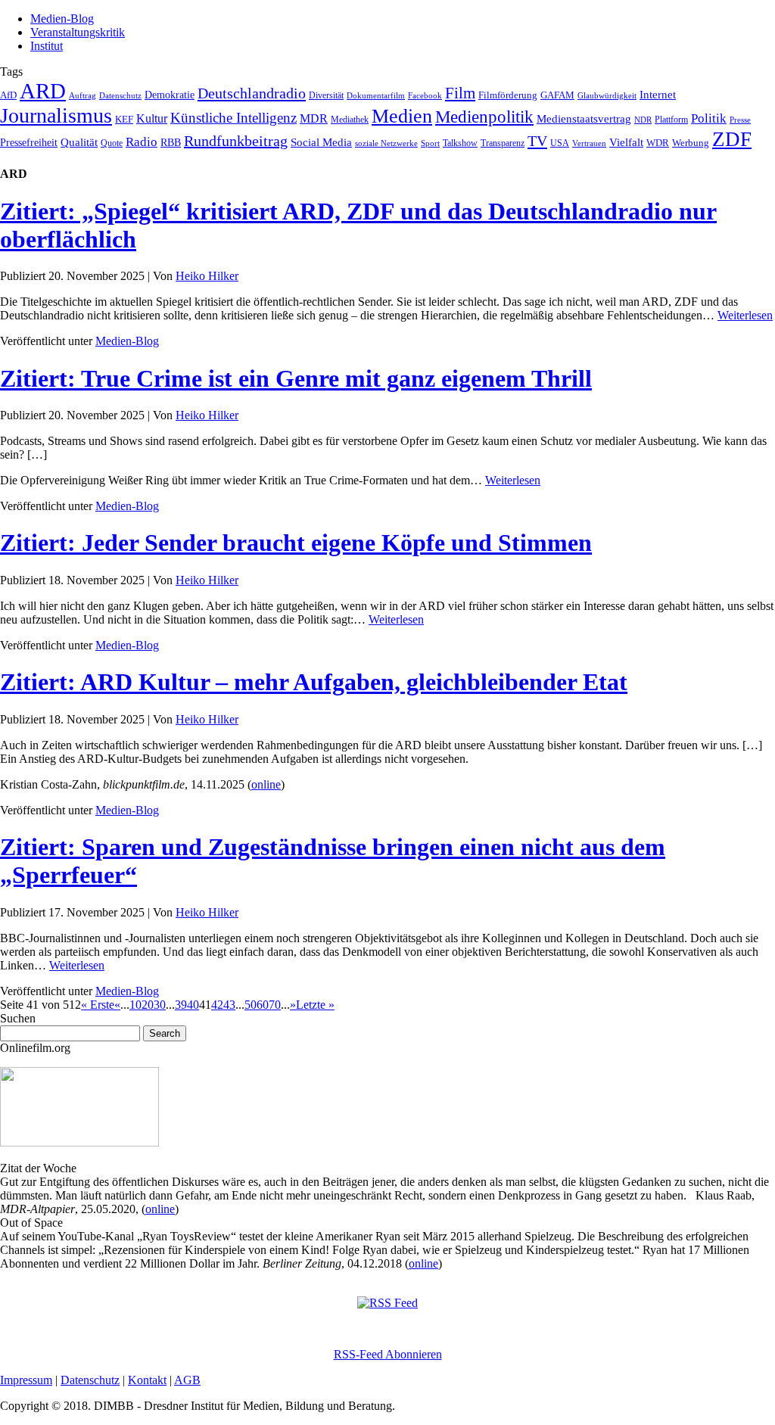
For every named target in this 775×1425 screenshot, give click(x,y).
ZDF (732, 139)
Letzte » (315, 1004)
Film (460, 93)
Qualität (79, 142)
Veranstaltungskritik (77, 32)
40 (193, 1004)
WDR (657, 143)
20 (148, 1004)
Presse (740, 119)
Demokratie (170, 95)
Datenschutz (120, 95)
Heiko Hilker (207, 275)
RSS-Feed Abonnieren (388, 1354)
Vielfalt (626, 142)
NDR (643, 119)
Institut (46, 45)
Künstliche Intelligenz (233, 118)
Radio (141, 142)
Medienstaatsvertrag (584, 119)
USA (559, 143)
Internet (658, 95)
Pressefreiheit (29, 142)
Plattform (671, 120)
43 (229, 1004)
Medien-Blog (62, 18)
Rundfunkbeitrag (236, 140)
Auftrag (82, 95)
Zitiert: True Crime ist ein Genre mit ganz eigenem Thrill (296, 378)
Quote (112, 143)
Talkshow (460, 143)
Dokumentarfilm (376, 95)
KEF (124, 119)
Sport (430, 143)
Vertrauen (589, 143)
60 (263, 1004)
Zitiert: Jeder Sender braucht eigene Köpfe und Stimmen (296, 542)
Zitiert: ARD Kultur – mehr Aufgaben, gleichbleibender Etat (313, 681)
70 (275, 1004)
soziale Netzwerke (386, 143)
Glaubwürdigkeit (606, 96)
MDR (314, 118)
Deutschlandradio (252, 93)
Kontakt (147, 1380)
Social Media (321, 142)
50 (250, 1004)
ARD (43, 91)
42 (217, 1004)
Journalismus (56, 115)
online (266, 784)
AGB (187, 1380)
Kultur (151, 118)
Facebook (425, 95)
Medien (402, 116)
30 (160, 1004)
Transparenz (502, 143)
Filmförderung (507, 95)
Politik (709, 118)
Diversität (326, 96)
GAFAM (557, 95)
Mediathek (350, 120)
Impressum (26, 1380)
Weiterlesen (745, 315)
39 (181, 1004)
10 (135, 1004)
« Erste (97, 1004)
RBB (170, 142)
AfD (8, 95)
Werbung (690, 142)
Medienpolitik (484, 116)
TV (537, 140)
